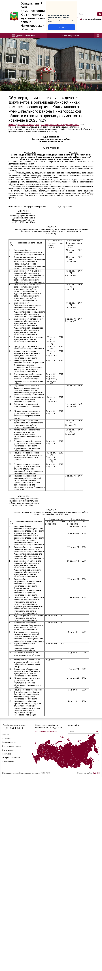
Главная (5, 735)
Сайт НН (96, 773)
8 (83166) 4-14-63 (13, 728)
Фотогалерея (8, 750)
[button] (46, 89)
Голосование (8, 761)
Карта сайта (73, 725)
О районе (6, 738)
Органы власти (9, 742)
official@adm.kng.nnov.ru (46, 731)
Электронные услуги (11, 746)
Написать (61, 27)
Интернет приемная (11, 758)
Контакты (6, 754)
